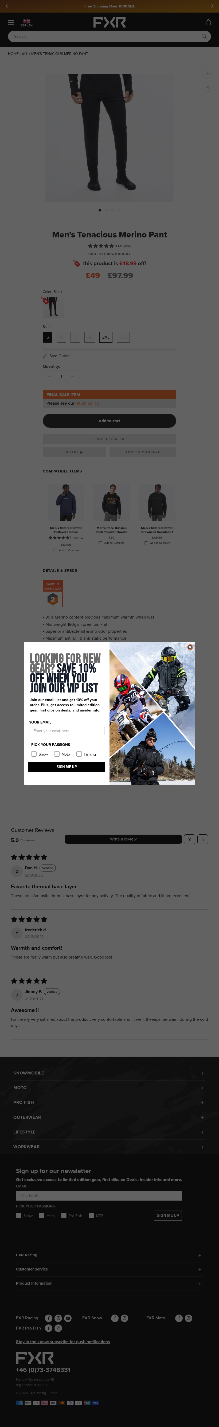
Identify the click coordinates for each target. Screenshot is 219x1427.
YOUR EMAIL (40, 722)
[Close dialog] (190, 647)
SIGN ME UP (67, 767)
